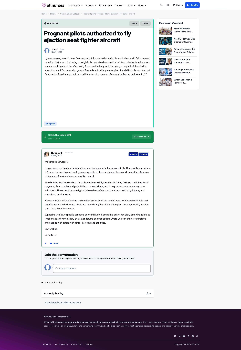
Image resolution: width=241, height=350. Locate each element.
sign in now (105, 258)
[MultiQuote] (45, 243)
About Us (47, 344)
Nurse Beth (56, 153)
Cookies (88, 344)
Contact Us (76, 344)
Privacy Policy (61, 344)
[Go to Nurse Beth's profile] (46, 154)
